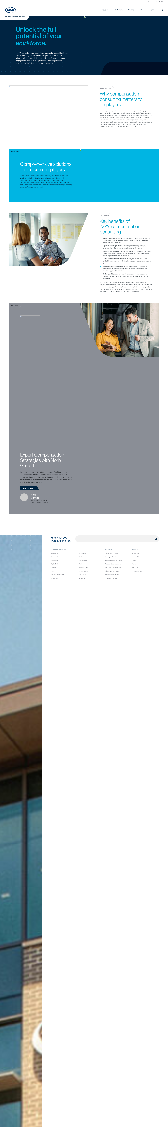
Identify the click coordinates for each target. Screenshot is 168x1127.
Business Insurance (111, 553)
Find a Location (137, 571)
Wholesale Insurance (112, 571)
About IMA (135, 553)
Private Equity (83, 571)
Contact (150, 2)
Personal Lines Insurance (113, 564)
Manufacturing (83, 560)
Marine (81, 564)
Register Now (28, 488)
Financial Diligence (111, 578)
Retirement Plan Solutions (113, 567)
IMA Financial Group (10, 10)
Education (54, 567)
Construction (55, 557)
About (142, 10)
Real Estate (82, 575)
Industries (105, 10)
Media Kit (135, 567)
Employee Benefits (111, 557)
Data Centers (55, 560)
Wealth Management (112, 575)
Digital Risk (54, 564)
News (144, 2)
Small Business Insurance (113, 560)
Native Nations (83, 567)
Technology (82, 578)
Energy (53, 571)
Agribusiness (55, 553)
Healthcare (54, 578)
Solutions (119, 10)
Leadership (135, 557)
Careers (154, 10)
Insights (131, 10)
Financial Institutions (57, 575)
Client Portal (159, 2)
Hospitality (82, 553)
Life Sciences (83, 557)
